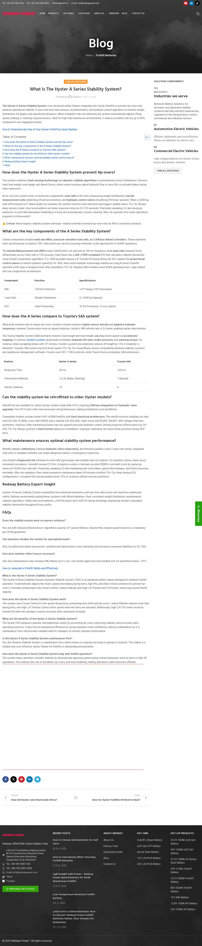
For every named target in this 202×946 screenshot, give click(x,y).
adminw (76, 96)
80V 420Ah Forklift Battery (181, 889)
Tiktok (9, 876)
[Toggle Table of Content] (145, 137)
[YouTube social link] (185, 3)
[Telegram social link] (37, 779)
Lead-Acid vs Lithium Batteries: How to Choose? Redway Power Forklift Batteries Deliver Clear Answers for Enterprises (74, 917)
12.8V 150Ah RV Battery (184, 903)
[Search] (198, 13)
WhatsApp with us (60, 3)
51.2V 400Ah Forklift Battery (182, 880)
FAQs (7, 165)
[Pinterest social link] (21, 779)
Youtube (10, 881)
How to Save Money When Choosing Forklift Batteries (74, 859)
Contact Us (109, 863)
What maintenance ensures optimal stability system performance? (39, 157)
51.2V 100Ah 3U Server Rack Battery (184, 861)
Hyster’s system (36, 339)
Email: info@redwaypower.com (22, 872)
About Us (108, 840)
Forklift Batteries (106, 55)
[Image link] (13, 834)
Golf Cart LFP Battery (149, 846)
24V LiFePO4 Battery (149, 863)
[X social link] (13, 779)
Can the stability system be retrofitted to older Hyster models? (37, 153)
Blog (106, 858)
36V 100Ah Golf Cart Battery (182, 851)
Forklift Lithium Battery (149, 840)
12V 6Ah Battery (180, 897)
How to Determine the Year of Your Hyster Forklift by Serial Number (39, 129)
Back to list (76, 797)
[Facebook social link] (5, 779)
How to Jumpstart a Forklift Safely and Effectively (30, 568)
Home (89, 55)
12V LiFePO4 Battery (149, 858)
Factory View (110, 846)
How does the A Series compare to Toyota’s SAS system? (35, 150)
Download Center (113, 852)
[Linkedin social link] (191, 3)
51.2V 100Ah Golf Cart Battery (183, 841)
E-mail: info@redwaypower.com (85, 3)
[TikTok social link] (197, 3)
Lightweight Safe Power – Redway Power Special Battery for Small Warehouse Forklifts (73, 877)
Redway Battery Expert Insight (20, 161)
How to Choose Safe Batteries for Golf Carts (75, 842)
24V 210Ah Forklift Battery (181, 870)
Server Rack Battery (148, 852)
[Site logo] (19, 13)
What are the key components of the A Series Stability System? (38, 146)
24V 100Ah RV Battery (183, 909)
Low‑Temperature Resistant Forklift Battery (74, 896)
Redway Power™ (20, 940)
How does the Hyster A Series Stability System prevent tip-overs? (39, 142)
